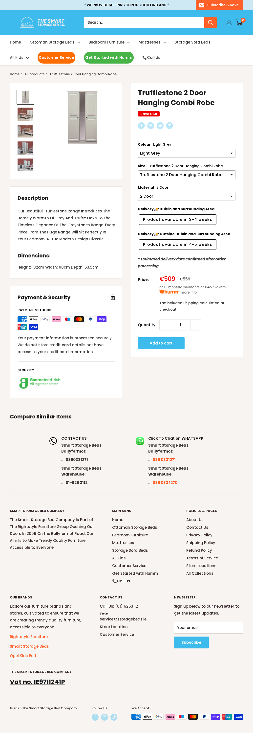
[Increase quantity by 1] (196, 325)
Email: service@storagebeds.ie (123, 616)
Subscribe (191, 642)
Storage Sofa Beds (193, 42)
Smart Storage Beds (29, 646)
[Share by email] (169, 125)
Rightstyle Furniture (29, 636)
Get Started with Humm (108, 57)
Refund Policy (199, 550)
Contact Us (197, 527)
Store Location (114, 626)
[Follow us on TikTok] (113, 717)
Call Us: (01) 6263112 (119, 606)
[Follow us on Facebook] (95, 717)
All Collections (199, 573)
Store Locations (201, 565)
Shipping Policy (200, 542)
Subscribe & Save (223, 4)
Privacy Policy (199, 535)
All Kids (16, 57)
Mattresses (150, 42)
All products (34, 74)
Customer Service (56, 57)
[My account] (229, 22)
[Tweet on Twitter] (160, 125)
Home (15, 42)
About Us (195, 519)
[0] (239, 22)
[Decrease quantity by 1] (165, 325)
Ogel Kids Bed (23, 655)
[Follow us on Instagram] (104, 717)
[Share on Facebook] (141, 125)
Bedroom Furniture (107, 42)
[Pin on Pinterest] (150, 125)
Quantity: (147, 324)
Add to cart (161, 343)
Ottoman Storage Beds (52, 42)
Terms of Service (202, 558)
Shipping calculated (201, 302)
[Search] (210, 22)
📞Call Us (151, 57)
